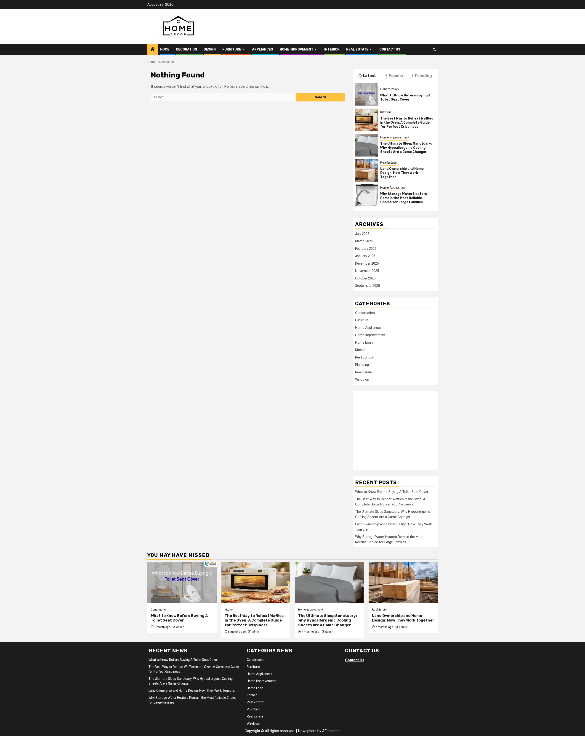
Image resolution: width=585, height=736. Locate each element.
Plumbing (362, 365)
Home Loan (364, 342)
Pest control (364, 357)
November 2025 (367, 271)
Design (210, 49)
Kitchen (385, 112)
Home (164, 49)
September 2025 (367, 286)
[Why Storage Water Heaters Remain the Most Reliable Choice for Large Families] (366, 195)
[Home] (152, 49)
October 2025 (365, 278)
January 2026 (365, 256)
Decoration (186, 49)
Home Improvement (296, 49)
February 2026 (365, 249)
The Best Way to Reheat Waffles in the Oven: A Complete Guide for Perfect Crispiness (406, 123)
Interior (332, 49)
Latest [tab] (369, 76)
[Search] (434, 49)
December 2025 (367, 263)
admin (180, 627)
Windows (362, 379)
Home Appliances (393, 187)
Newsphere (307, 731)
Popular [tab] (396, 76)
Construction (389, 89)
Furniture (231, 49)
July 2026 (362, 234)
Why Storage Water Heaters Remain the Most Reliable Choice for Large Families (403, 198)
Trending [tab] (423, 76)
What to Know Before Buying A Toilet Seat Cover (405, 97)
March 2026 (364, 241)
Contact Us (389, 49)
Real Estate (357, 49)
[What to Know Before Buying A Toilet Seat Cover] (366, 94)
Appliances (262, 49)
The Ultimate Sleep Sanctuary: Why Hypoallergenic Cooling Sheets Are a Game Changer (406, 148)
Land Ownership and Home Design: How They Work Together (402, 173)
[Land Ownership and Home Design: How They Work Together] (366, 170)
